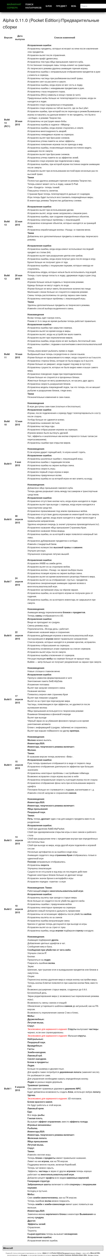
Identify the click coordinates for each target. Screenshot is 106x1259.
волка (51, 963)
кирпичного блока (56, 1214)
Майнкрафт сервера (14, 6)
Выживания (86, 1214)
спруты (82, 1035)
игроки (49, 638)
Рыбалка (32, 1128)
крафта (50, 1177)
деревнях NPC (73, 1088)
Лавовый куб (34, 1055)
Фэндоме (24, 1255)
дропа (54, 939)
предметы (42, 1062)
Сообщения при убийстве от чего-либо (49, 949)
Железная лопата (37, 1138)
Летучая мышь (35, 1022)
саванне (77, 547)
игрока (45, 1161)
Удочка (31, 1095)
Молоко (31, 740)
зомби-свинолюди (55, 1204)
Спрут (30, 1025)
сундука (39, 1217)
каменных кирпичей (78, 1177)
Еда (29, 1111)
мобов (87, 914)
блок (70, 1091)
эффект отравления (49, 1121)
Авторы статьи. (93, 1255)
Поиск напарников (33, 6)
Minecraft (8, 1248)
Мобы (30, 1015)
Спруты (72, 1029)
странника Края (63, 855)
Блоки (30, 1062)
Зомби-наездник (36, 1052)
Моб (73, 6)
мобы (50, 658)
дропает (45, 818)
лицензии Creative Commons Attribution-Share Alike (69, 1255)
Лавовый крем (35, 1108)
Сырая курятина (36, 1233)
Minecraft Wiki (95, 1253)
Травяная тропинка (38, 1085)
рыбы (41, 1115)
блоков (67, 612)
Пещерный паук (36, 812)
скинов (72, 792)
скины (38, 615)
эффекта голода (79, 1121)
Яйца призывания (37, 808)
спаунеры (74, 1184)
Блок (49, 6)
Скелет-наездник (36, 1058)
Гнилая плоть (35, 1118)
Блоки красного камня (39, 1101)
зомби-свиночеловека (45, 1197)
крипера (74, 730)
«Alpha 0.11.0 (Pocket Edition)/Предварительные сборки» (61, 1253)
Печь (30, 818)
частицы (93, 1029)
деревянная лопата (70, 1072)
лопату (96, 1091)
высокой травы (62, 547)
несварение (70, 1233)
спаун (44, 890)
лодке (47, 959)
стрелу (79, 930)
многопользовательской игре (66, 890)
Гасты (30, 1048)
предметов (79, 612)
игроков (71, 1171)
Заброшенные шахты (39, 1184)
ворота (45, 865)
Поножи (31, 861)
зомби (38, 1204)
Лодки (30, 1065)
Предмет (61, 6)
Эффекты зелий (36, 1224)
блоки (38, 1157)
